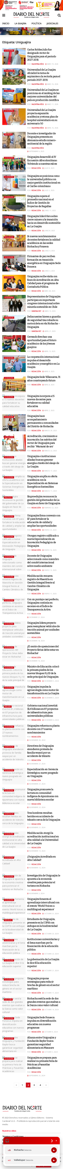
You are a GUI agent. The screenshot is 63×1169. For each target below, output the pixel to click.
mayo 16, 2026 (52, 84)
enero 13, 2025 (50, 570)
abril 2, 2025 (49, 410)
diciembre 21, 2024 (36, 617)
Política (36, 23)
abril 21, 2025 (50, 331)
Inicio (5, 23)
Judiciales (52, 23)
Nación (8, 706)
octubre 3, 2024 (51, 1052)
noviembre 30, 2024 (37, 740)
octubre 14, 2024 (51, 1010)
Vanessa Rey (36, 311)
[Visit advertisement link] (31, 5)
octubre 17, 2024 (51, 993)
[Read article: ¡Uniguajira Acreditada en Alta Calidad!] (14, 863)
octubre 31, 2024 (51, 913)
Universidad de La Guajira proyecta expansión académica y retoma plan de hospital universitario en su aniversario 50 (42, 117)
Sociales (8, 134)
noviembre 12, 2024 (37, 868)
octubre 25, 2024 (51, 934)
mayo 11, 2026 (52, 104)
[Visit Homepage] (31, 15)
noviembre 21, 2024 (37, 827)
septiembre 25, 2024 (37, 1076)
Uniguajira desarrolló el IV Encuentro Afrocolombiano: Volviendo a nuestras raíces (42, 160)
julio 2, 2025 (49, 190)
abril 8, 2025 (49, 385)
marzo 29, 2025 (50, 430)
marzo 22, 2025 (50, 451)
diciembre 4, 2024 (51, 720)
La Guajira (20, 23)
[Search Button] (59, 15)
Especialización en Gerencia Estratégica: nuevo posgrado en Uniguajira (42, 773)
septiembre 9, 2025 (36, 151)
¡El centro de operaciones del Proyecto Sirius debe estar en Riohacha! (43, 650)
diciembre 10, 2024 (36, 661)
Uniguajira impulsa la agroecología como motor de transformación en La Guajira (43, 690)
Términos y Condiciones (13, 1136)
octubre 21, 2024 (51, 970)
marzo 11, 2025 (50, 491)
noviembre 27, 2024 (37, 764)
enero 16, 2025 (50, 550)
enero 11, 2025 (50, 594)
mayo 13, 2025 (50, 311)
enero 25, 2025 (50, 530)
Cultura (8, 999)
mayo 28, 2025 (49, 291)
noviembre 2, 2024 (36, 893)
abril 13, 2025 (49, 351)
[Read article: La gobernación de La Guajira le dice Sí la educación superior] (14, 966)
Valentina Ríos (37, 64)
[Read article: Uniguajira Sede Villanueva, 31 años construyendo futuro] (14, 383)
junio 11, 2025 (50, 210)
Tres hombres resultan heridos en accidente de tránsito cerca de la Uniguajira (43, 816)
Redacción (36, 168)
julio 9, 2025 (49, 168)
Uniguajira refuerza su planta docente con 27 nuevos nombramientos (43, 729)
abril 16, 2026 (52, 128)
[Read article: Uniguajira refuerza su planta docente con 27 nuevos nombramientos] (14, 732)
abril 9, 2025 (49, 371)
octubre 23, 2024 (51, 954)
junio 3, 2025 (49, 271)
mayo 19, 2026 (52, 64)
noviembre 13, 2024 (37, 851)
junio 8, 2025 (49, 231)
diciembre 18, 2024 (36, 641)
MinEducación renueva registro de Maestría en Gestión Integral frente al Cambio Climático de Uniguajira (41, 582)
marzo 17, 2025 (50, 471)
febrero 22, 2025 (51, 508)
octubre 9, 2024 (51, 1032)
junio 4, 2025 (49, 251)
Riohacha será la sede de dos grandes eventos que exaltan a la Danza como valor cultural (43, 1002)
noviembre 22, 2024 (37, 807)
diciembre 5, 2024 (51, 681)
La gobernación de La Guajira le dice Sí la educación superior (43, 963)
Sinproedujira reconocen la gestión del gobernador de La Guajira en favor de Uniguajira (43, 500)
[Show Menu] (3, 15)
